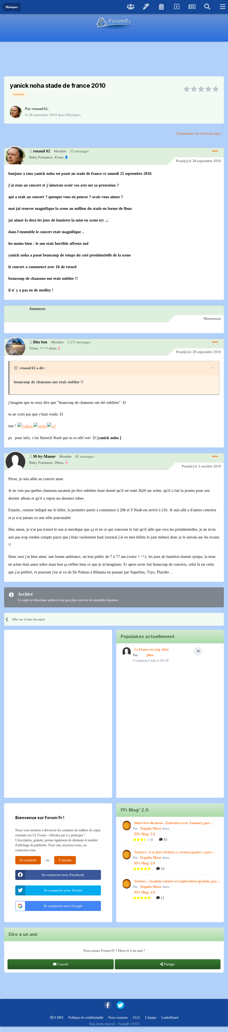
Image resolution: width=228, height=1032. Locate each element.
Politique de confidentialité (85, 1018)
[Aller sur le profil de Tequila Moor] (126, 825)
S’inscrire (65, 860)
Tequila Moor (151, 828)
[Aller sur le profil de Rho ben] (15, 347)
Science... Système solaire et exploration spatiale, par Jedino (175, 881)
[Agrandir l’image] (25, 426)
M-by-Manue (44, 456)
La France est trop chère (151, 649)
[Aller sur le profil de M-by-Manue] (15, 461)
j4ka (150, 655)
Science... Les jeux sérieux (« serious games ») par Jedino (173, 852)
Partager (169, 964)
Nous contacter (118, 1018)
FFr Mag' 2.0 (144, 834)
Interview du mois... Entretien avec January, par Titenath (172, 823)
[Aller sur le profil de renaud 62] (16, 112)
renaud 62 (40, 109)
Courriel (62, 964)
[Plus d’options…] (215, 151)
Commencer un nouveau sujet (198, 133)
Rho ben (40, 342)
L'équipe (150, 1018)
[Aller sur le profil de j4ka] (126, 652)
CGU (136, 1018)
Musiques (73, 115)
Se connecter (28, 860)
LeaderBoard (169, 1018)
